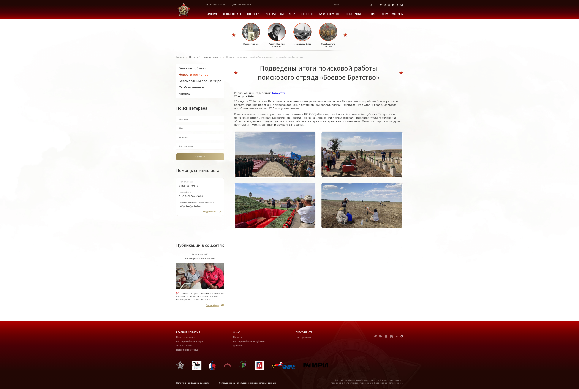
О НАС (372, 14)
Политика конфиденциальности (192, 383)
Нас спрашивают (304, 337)
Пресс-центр (304, 332)
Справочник (354, 14)
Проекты (307, 14)
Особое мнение (184, 345)
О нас (236, 332)
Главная (211, 14)
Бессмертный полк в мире (189, 341)
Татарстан (279, 93)
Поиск (336, 5)
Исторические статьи (280, 14)
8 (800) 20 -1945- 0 (188, 186)
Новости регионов (212, 57)
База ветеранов (329, 14)
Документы (239, 345)
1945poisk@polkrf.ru (190, 206)
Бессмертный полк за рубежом (249, 341)
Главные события (188, 332)
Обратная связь (392, 14)
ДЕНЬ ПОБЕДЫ (232, 14)
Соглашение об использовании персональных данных (247, 383)
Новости (253, 14)
